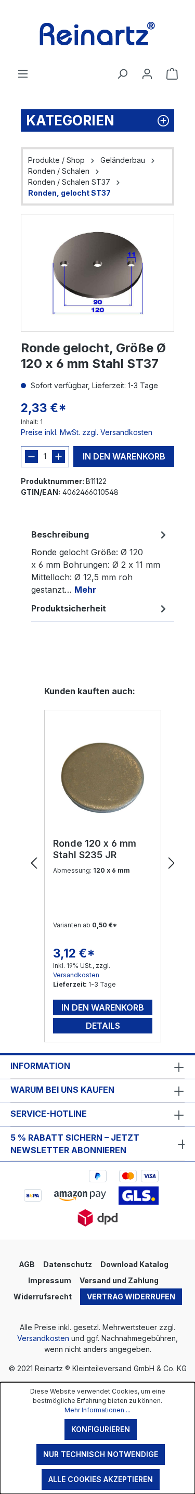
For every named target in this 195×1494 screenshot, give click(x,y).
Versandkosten (76, 975)
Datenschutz (67, 1264)
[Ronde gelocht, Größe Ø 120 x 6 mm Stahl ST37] (97, 273)
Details (103, 1025)
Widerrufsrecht (43, 1296)
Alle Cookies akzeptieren (100, 1479)
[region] (97, 273)
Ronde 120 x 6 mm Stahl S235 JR (94, 849)
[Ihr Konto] (147, 73)
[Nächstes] (171, 863)
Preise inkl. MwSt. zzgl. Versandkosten (86, 432)
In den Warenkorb (124, 456)
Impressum (49, 1280)
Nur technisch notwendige (100, 1454)
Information (40, 1066)
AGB (27, 1264)
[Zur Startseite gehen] (97, 33)
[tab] (100, 561)
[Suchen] (122, 73)
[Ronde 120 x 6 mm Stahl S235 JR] (102, 778)
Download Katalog (134, 1264)
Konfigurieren (100, 1429)
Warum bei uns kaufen (62, 1089)
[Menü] (22, 73)
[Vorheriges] (34, 863)
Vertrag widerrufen (131, 1296)
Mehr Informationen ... (97, 1410)
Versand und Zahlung (119, 1280)
